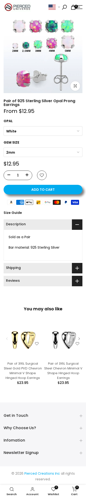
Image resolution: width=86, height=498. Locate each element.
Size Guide (13, 212)
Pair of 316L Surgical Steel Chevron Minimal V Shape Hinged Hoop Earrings (63, 370)
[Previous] (7, 338)
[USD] (54, 7)
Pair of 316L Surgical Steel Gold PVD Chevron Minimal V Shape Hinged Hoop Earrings (23, 370)
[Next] (78, 338)
